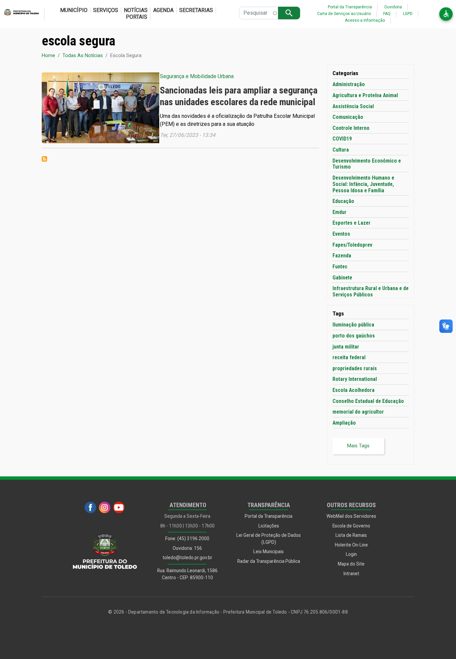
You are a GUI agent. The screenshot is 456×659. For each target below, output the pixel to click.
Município (73, 10)
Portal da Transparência (350, 7)
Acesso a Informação (365, 20)
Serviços (105, 10)
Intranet (351, 573)
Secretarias (196, 10)
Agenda (163, 10)
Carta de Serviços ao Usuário (344, 13)
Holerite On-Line (351, 544)
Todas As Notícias (82, 55)
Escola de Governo (351, 525)
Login (351, 554)
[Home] (19, 14)
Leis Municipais (268, 551)
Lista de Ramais (351, 535)
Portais (136, 17)
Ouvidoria (393, 7)
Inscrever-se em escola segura (44, 159)
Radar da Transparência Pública (268, 561)
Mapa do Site (351, 564)
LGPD (408, 13)
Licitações (268, 525)
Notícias (136, 10)
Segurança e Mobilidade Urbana (197, 76)
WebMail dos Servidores (351, 516)
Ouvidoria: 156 (187, 548)
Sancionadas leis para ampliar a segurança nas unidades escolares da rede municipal (238, 96)
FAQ (387, 13)
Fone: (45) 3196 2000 (187, 538)
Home (48, 55)
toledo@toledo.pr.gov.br (187, 557)
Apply (289, 13)
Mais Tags (358, 446)
